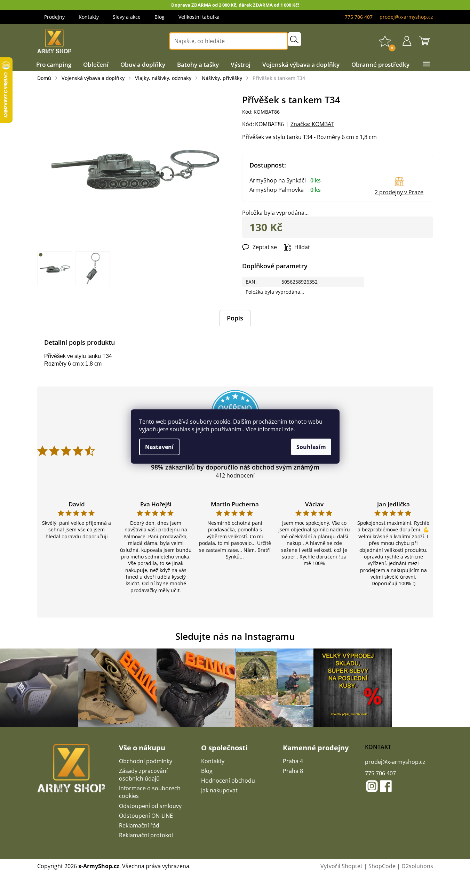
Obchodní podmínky (145, 761)
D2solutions (417, 866)
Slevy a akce (127, 17)
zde (289, 429)
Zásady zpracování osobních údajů (143, 774)
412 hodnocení (235, 475)
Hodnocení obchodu (228, 780)
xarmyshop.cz (372, 786)
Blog (159, 17)
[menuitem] (53, 64)
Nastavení (159, 447)
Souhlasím (311, 447)
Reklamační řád (139, 825)
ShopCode (382, 866)
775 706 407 (380, 773)
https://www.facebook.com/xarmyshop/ (386, 786)
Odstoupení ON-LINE (146, 815)
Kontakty (89, 17)
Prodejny (54, 17)
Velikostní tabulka (199, 17)
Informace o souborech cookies (150, 792)
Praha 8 (293, 771)
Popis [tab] (235, 318)
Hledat (294, 39)
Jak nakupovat (219, 790)
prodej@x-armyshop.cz (395, 762)
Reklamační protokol (146, 835)
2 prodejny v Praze (399, 192)
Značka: (312, 124)
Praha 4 (293, 761)
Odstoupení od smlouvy (150, 806)
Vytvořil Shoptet (341, 866)
